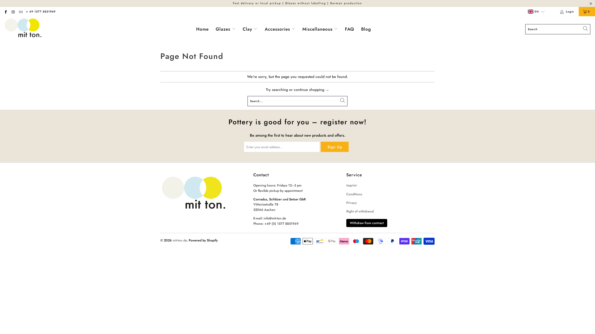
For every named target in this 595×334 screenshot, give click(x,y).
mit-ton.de (180, 240)
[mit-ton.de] (23, 29)
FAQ (349, 29)
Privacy (351, 202)
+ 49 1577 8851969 (41, 12)
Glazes (224, 29)
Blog (366, 29)
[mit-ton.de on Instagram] (13, 12)
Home (202, 29)
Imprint (351, 185)
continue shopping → (311, 89)
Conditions (354, 194)
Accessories (278, 29)
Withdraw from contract (367, 223)
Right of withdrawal (360, 211)
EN (536, 12)
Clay (248, 29)
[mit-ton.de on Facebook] (5, 12)
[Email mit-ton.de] (21, 12)
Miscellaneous (318, 29)
